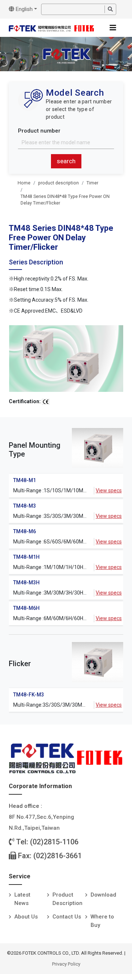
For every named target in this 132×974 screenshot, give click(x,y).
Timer (92, 183)
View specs (109, 490)
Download (103, 894)
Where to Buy (102, 920)
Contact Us (66, 916)
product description (58, 183)
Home (24, 183)
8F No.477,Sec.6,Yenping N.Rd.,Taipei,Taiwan (41, 822)
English (23, 9)
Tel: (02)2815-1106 (46, 841)
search (66, 161)
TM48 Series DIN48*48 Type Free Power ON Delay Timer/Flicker (65, 200)
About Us (26, 916)
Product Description (67, 898)
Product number (39, 130)
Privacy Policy (66, 964)
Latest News (22, 898)
